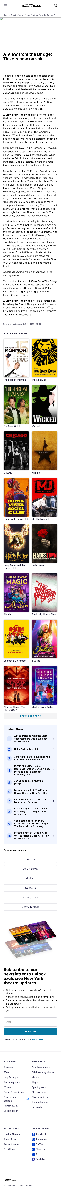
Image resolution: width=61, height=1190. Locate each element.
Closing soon (30, 897)
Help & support (11, 1077)
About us (8, 1067)
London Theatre (12, 1134)
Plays (35, 1082)
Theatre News (17, 15)
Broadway (30, 859)
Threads (40, 1149)
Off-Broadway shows (43, 1072)
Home (6, 15)
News (27, 15)
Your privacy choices (10, 1099)
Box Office (9, 1149)
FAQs (6, 1072)
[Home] (31, 5)
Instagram (41, 1139)
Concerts (30, 887)
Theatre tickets (40, 1102)
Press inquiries (12, 1082)
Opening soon (39, 1087)
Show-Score (10, 1139)
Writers (7, 1087)
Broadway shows (41, 1067)
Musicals (30, 878)
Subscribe (30, 1031)
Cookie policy (11, 1110)
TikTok (39, 1144)
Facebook (41, 1134)
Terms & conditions (14, 1092)
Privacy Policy (38, 1039)
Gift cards (37, 1107)
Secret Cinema (11, 1144)
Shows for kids (30, 906)
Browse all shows (30, 715)
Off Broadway (30, 868)
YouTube (40, 1159)
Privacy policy (11, 1106)
